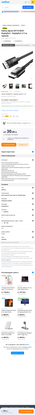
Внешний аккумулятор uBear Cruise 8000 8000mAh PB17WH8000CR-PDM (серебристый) (7, 333)
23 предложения (22, 294)
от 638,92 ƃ (21, 315)
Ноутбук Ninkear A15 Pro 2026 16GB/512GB (25, 288)
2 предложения (5, 339)
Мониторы (20, 308)
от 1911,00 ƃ (22, 292)
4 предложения (21, 339)
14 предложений (5, 294)
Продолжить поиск (17, 353)
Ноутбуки (20, 286)
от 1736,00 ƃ (5, 292)
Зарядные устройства (23, 331)
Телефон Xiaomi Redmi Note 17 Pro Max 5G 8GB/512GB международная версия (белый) (8, 288)
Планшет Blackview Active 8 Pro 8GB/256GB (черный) (8, 311)
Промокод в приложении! (11, 11)
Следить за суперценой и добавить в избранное (18, 138)
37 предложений (5, 316)
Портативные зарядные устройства (8, 331)
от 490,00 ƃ (21, 337)
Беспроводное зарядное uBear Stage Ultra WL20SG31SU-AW (25, 333)
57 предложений (22, 316)
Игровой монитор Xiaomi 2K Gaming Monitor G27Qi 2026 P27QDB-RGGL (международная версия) (25, 311)
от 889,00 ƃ (5, 315)
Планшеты (4, 308)
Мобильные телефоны (7, 286)
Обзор (9, 275)
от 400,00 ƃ (5, 337)
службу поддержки (6, 260)
